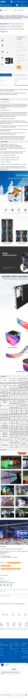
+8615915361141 (4, 582)
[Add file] (2, 694)
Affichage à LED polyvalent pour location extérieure (10, 568)
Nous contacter (3, 23)
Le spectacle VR (20, 10)
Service (11, 657)
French (23, 5)
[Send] (26, 694)
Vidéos (15, 10)
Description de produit (19, 75)
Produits (10, 10)
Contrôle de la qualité (22, 17)
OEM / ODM (16, 650)
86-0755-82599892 (6, 5)
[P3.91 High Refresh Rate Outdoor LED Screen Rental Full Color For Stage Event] (9, 53)
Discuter (19, 67)
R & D (15, 653)
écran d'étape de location (6, 565)
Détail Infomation (5, 75)
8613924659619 (11, 582)
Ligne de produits (17, 648)
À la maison (5, 10)
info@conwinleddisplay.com (19, 1)
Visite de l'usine (12, 17)
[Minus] (26, 665)
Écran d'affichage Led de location (14, 562)
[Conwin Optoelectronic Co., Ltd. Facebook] (17, 5)
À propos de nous (4, 17)
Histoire (11, 654)
